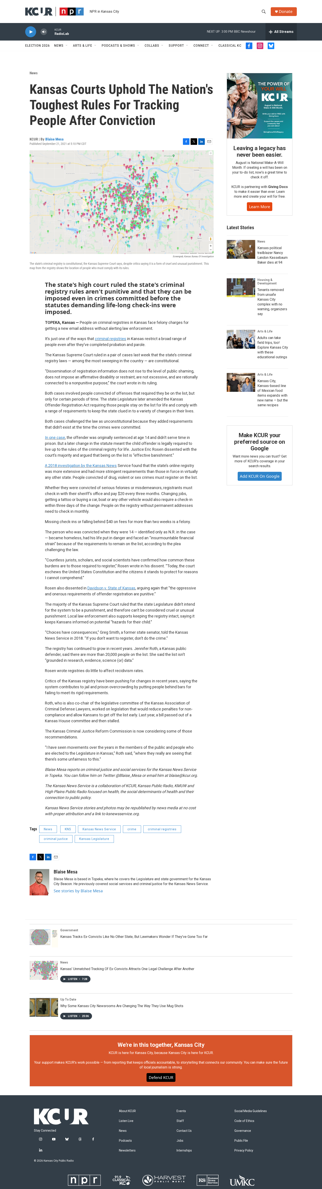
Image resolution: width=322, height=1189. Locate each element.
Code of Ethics (244, 1121)
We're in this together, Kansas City (161, 1045)
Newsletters (127, 1150)
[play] (30, 31)
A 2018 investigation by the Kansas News (81, 465)
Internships (184, 1150)
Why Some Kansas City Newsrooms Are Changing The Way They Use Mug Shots (121, 1006)
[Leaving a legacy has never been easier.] (259, 105)
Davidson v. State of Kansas (111, 588)
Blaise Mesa (54, 139)
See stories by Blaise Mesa (78, 890)
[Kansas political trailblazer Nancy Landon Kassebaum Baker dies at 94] (241, 249)
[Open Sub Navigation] (67, 45)
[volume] (44, 32)
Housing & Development (267, 281)
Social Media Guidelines (250, 1111)
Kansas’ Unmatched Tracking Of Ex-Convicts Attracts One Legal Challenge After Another (127, 969)
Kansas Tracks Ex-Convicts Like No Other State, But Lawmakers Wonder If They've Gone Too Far (134, 937)
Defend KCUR (161, 1077)
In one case (55, 437)
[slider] (50, 31)
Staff (180, 1121)
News (59, 45)
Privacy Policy (243, 1150)
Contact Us (184, 1130)
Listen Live (126, 1121)
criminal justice (56, 839)
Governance (242, 1130)
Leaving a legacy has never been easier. (259, 151)
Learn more (259, 206)
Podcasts (125, 1140)
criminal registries (110, 338)
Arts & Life (82, 45)
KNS (68, 829)
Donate (285, 11)
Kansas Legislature (94, 839)
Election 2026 (37, 45)
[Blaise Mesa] (39, 882)
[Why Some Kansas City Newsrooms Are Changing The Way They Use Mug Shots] (44, 1007)
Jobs (180, 1140)
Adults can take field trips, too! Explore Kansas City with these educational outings (272, 347)
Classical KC (229, 45)
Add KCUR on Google (260, 476)
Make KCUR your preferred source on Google (259, 442)
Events (181, 1111)
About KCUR (127, 1111)
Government (69, 930)
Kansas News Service (99, 829)
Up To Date (68, 999)
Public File (241, 1140)
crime (131, 829)
